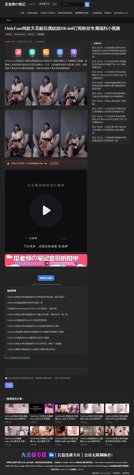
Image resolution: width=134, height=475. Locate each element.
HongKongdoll (19, 34)
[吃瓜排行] (18, 53)
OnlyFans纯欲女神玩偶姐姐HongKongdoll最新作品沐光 (91, 419)
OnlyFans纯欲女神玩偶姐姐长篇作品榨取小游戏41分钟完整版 (116, 441)
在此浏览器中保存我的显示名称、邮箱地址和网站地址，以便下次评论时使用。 (40, 378)
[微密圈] (60, 53)
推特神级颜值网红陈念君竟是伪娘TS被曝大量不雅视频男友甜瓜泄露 (109, 86)
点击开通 (54, 163)
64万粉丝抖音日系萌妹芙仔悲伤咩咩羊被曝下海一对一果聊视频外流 (109, 64)
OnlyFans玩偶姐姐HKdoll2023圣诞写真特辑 (27, 320)
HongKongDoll (10, 41)
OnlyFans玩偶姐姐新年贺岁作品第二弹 (25, 303)
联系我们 (108, 13)
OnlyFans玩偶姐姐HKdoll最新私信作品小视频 (28, 338)
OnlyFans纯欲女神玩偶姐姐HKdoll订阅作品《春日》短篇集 (34, 343)
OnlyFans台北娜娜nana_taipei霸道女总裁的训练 (16, 441)
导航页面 (125, 473)
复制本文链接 (46, 278)
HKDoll (9, 34)
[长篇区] (32, 53)
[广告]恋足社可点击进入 (18, 357)
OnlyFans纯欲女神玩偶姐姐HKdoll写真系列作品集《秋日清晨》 (36, 297)
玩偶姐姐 (40, 34)
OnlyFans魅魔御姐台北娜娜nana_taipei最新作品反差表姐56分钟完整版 (91, 441)
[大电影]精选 (97, 13)
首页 (22, 13)
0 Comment (40, 42)
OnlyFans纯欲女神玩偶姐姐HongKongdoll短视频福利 (116, 419)
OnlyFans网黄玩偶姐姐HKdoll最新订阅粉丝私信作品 (31, 349)
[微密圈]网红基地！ (82, 13)
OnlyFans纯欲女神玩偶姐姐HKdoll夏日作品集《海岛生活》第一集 (37, 314)
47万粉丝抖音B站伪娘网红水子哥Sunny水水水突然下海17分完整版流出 (109, 75)
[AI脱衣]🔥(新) (32, 13)
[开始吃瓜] (46, 53)
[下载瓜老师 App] (54, 4)
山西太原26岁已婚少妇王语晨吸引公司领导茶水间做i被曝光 (109, 130)
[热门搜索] (74, 53)
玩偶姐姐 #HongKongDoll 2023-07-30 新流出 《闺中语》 (32, 308)
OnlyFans (31, 34)
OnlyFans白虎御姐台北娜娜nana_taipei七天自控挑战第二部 (66, 419)
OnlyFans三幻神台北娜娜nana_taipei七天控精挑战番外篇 (41, 419)
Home (9, 20)
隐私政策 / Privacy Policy (101, 473)
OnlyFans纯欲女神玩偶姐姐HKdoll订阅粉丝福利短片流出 (33, 326)
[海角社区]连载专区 (65, 13)
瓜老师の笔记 (15, 4)
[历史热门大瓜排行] (48, 13)
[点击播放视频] (46, 211)
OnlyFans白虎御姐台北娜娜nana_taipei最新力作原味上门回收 (41, 441)
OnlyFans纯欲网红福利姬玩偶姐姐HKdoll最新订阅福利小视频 (35, 332)
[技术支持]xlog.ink (121, 13)
